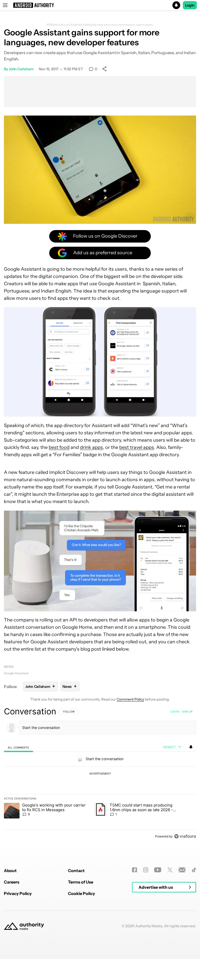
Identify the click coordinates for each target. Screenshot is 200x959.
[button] (100, 5)
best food (59, 447)
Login (190, 5)
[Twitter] (169, 869)
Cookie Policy (81, 893)
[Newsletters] (182, 869)
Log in (174, 711)
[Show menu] (5, 5)
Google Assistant (16, 673)
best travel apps (136, 447)
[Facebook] (134, 869)
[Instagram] (145, 869)
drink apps (91, 447)
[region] (100, 773)
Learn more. (145, 24)
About (10, 870)
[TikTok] (194, 869)
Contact (76, 870)
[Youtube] (157, 869)
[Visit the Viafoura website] (185, 836)
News (9, 667)
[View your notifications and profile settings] (191, 747)
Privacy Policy (18, 893)
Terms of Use (80, 882)
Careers (11, 882)
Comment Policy (130, 699)
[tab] (18, 747)
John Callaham (21, 69)
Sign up (187, 711)
